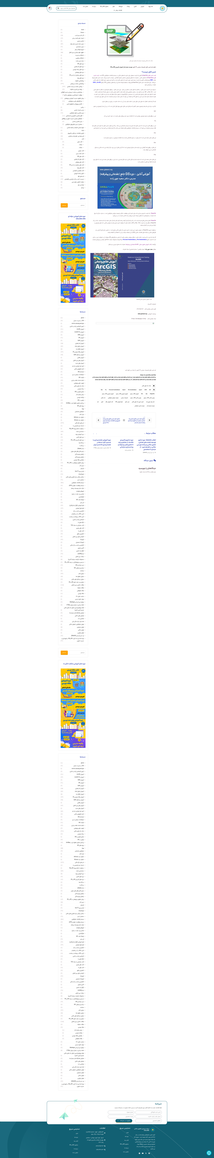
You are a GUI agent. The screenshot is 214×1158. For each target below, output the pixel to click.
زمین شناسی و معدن (77, 121)
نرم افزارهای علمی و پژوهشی (75, 101)
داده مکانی (103, 398)
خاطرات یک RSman (79, 420)
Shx (142, 394)
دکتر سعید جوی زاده (150, 402)
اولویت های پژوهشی (79, 383)
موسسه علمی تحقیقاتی (139, 406)
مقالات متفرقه (80, 588)
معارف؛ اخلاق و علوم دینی (78, 182)
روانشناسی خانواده (79, 81)
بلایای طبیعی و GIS (79, 392)
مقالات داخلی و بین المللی (77, 585)
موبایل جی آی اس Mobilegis (77, 602)
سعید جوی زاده (149, 249)
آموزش (142, 6)
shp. (146, 394)
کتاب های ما (81, 531)
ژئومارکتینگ (81, 474)
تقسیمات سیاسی (124, 398)
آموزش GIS (81, 338)
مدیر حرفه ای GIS (79, 565)
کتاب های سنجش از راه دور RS (76, 165)
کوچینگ (82, 539)
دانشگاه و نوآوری (80, 58)
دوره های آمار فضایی (79, 67)
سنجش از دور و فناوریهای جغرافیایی (73, 124)
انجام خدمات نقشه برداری (77, 380)
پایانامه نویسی (80, 397)
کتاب (83, 139)
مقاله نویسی (81, 593)
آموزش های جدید (79, 363)
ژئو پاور (82, 468)
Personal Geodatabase (129, 240)
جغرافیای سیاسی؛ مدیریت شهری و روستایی (72, 119)
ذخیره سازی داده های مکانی (138, 402)
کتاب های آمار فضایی (79, 159)
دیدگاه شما (81, 443)
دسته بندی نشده (80, 61)
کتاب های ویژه (80, 168)
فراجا (83, 130)
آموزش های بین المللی (78, 360)
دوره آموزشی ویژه (80, 434)
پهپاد (83, 409)
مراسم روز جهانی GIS (79, 568)
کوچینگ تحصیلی (80, 542)
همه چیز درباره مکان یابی (78, 621)
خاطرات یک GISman (79, 417)
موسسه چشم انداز (150, 406)
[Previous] (96, 433)
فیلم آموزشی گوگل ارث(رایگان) (76, 505)
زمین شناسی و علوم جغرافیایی (77, 113)
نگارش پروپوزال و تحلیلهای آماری (74, 104)
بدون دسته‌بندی (80, 47)
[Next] (93, 433)
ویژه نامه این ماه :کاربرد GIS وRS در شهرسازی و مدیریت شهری (73, 640)
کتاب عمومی (81, 151)
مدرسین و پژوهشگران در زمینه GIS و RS (74, 562)
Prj (105, 390)
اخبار (127, 1132)
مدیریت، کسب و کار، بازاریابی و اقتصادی (74, 179)
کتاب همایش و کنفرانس (78, 171)
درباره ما (94, 6)
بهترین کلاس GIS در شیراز (135, 398)
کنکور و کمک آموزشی (79, 173)
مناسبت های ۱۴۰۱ (80, 596)
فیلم (114, 6)
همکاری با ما (81, 619)
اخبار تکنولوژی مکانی (79, 369)
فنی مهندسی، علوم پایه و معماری (76, 136)
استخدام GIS (81, 372)
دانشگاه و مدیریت (79, 55)
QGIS (94, 82)
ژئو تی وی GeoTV (79, 471)
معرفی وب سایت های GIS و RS (76, 582)
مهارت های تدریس (79, 599)
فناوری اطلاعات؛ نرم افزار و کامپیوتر (76, 133)
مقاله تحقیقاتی (80, 591)
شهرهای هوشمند (80, 491)
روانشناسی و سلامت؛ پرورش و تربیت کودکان (71, 92)
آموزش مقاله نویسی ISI (78, 352)
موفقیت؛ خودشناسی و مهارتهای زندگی (73, 95)
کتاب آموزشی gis (109, 402)
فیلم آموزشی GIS (119, 402)
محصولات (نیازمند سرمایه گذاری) (76, 559)
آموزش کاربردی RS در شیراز (108, 394)
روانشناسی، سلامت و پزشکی (77, 84)
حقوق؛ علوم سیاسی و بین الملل (76, 52)
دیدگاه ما (82, 446)
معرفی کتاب (81, 574)
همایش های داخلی (79, 616)
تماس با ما (85, 6)
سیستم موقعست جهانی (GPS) (76, 485)
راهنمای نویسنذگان (79, 457)
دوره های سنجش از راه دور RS (77, 75)
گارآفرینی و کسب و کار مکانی (77, 545)
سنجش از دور (80, 480)
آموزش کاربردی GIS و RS (116, 67)
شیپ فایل (127, 402)
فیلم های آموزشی (80, 508)
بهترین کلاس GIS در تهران (149, 398)
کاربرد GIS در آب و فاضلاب (77, 514)
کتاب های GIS (80, 156)
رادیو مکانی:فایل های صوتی (77, 451)
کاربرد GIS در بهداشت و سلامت (76, 517)
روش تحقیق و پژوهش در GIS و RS (75, 463)
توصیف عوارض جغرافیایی (113, 398)
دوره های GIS (80, 64)
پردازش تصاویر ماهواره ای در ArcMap (75, 403)
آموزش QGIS (81, 340)
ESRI (151, 80)
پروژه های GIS (80, 406)
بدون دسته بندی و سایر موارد (77, 44)
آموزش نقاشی (80, 357)
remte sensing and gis (78, 323)
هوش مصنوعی (80, 627)
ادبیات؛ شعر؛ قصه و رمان (78, 38)
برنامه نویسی (81, 389)
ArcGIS (99, 82)
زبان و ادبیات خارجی (79, 110)
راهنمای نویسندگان (79, 454)
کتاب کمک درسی (80, 154)
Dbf (150, 390)
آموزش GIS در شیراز (134, 394)
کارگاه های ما (81, 522)
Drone (82, 32)
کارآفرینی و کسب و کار (78, 511)
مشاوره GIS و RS (104, 6)
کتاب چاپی (79, 142)
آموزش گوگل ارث (80, 349)
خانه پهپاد (150, 6)
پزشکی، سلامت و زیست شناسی (74, 86)
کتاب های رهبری (80, 528)
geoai (82, 318)
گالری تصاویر (81, 548)
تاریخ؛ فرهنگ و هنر (79, 49)
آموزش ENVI (81, 335)
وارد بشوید (142, 472)
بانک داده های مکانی (146, 386)
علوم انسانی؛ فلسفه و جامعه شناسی (75, 127)
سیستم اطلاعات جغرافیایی (78, 483)
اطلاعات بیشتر (118, 10)
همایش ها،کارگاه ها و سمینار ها (77, 613)
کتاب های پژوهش (79, 162)
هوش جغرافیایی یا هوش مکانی (76, 624)
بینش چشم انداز (80, 394)
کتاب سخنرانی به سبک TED (77, 525)
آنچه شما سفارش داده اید (78, 366)
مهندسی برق (81, 185)
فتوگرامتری (81, 497)
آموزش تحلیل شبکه (79, 346)
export (140, 390)
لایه (98, 402)
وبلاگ (128, 6)
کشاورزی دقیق (80, 534)
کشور (102, 402)
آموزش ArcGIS (80, 329)
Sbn (102, 390)
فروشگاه (120, 6)
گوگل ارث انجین (80, 551)
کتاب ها (126, 1140)
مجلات (80, 145)
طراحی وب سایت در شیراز (78, 494)
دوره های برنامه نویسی (78, 69)
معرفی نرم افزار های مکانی (77, 579)
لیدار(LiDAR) (81, 554)
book (82, 30)
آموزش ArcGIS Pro (79, 332)
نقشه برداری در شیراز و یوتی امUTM (101, 448)
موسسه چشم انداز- (127, 67)
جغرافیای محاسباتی (79, 412)
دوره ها (127, 1136)
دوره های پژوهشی (79, 72)
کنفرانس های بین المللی (78, 537)
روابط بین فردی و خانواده (76, 89)
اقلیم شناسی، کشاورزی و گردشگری (74, 116)
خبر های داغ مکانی (79, 423)
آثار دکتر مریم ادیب (79, 35)
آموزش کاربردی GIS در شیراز (122, 394)
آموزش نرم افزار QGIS (79, 355)
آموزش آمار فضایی (79, 343)
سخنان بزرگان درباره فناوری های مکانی (75, 477)
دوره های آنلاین (80, 437)
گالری (135, 6)
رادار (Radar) (80, 448)
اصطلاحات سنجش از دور (78, 375)
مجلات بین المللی (79, 556)
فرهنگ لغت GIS (80, 500)
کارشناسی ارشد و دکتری (78, 520)
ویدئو (82, 188)
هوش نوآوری (81, 633)
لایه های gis (81, 176)
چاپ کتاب (81, 414)
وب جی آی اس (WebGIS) (148, 452)
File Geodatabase (142, 240)
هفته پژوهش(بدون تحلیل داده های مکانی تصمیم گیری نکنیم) (74, 609)
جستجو (64, 205)
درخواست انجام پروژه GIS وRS (76, 429)
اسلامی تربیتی (80, 41)
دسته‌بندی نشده (128, 450)
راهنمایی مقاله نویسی (79, 460)
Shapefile (152, 394)
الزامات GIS (81, 377)
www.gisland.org (142, 314)
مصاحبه (82, 571)
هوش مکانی (81, 630)
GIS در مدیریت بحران (79, 321)
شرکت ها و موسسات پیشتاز (77, 488)
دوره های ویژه (80, 78)
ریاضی (82, 107)
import (124, 390)
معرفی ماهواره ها (80, 576)
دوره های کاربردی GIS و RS (77, 440)
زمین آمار (82, 466)
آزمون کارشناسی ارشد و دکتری (77, 326)
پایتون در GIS (81, 400)
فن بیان (82, 502)
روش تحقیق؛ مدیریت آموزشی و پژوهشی (74, 98)
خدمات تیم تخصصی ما (78, 426)
